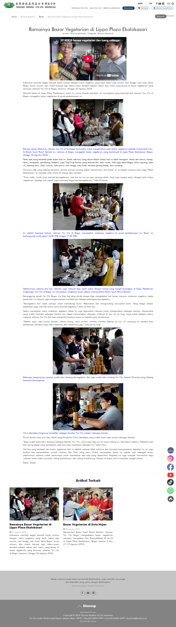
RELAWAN (128, 8)
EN (168, 3)
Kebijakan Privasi (88, 612)
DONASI (144, 8)
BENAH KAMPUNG (164, 8)
